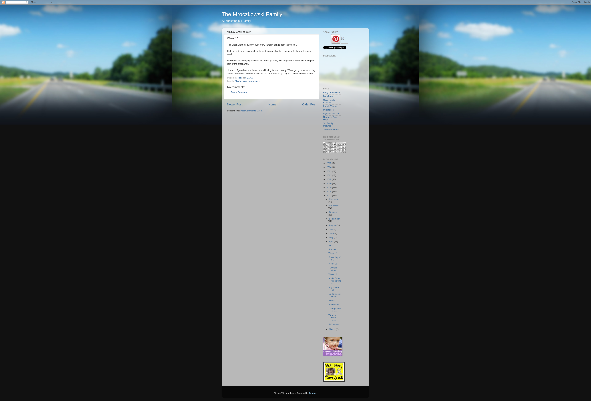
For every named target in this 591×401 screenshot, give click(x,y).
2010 (329, 183)
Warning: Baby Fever (332, 317)
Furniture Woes (332, 269)
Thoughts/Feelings (334, 309)
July (331, 229)
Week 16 (332, 253)
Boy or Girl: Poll (333, 288)
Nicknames (333, 324)
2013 (329, 171)
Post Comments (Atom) (251, 111)
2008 (329, 191)
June (331, 233)
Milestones (328, 110)
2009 (329, 187)
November (334, 206)
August (332, 225)
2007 (329, 195)
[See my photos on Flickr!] (344, 43)
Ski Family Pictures (328, 124)
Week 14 (332, 274)
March (332, 329)
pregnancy (254, 81)
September (334, 219)
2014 (329, 167)
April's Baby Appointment (334, 280)
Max (330, 245)
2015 (329, 163)
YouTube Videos (331, 129)
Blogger (313, 393)
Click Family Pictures (329, 101)
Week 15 (332, 264)
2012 (329, 175)
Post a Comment (239, 92)
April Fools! (333, 304)
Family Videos (330, 106)
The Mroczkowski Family (252, 14)
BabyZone (328, 96)
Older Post (309, 104)
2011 (329, 179)
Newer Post (234, 104)
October (333, 212)
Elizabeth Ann (241, 81)
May (331, 237)
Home (272, 104)
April (331, 241)
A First (331, 300)
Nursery (332, 249)
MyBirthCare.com (331, 113)
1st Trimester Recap (334, 295)
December (334, 199)
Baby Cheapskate (331, 92)
